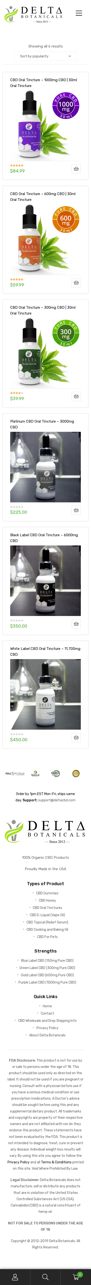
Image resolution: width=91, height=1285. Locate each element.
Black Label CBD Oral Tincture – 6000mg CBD (44, 538)
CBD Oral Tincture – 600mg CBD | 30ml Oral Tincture (42, 197)
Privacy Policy (19, 1162)
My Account (15, 1277)
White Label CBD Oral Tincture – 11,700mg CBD (45, 651)
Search (45, 1277)
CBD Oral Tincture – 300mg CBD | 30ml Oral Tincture (42, 310)
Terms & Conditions (56, 1162)
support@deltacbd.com (56, 800)
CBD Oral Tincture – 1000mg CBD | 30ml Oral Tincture (43, 83)
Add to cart (76, 168)
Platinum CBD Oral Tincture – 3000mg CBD (42, 424)
